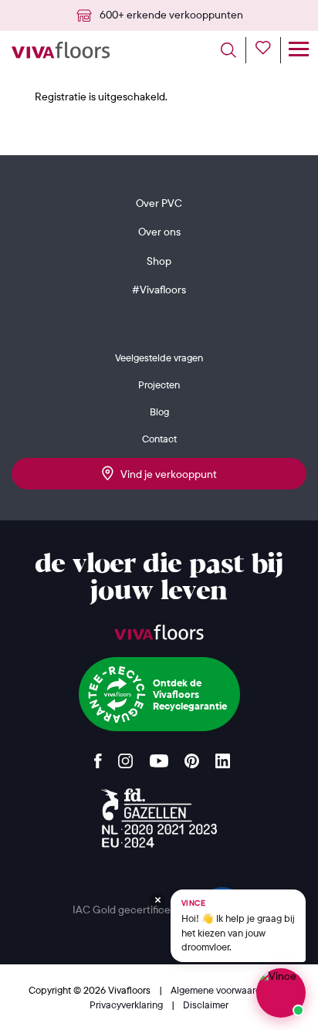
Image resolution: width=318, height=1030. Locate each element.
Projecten (159, 384)
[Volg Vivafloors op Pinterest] (192, 757)
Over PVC (159, 203)
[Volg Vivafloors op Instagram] (125, 757)
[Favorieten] (268, 50)
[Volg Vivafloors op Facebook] (98, 757)
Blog (159, 411)
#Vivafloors (159, 289)
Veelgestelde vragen (159, 357)
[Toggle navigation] (298, 50)
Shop (159, 261)
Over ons (159, 232)
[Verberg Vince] (157, 900)
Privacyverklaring (127, 1004)
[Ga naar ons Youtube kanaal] (159, 757)
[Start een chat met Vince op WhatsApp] (281, 993)
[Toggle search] (233, 50)
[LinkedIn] (222, 757)
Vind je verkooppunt (165, 474)
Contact (159, 438)
